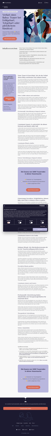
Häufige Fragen (19, 423)
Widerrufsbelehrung (35, 425)
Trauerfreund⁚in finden (25, 408)
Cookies (22, 425)
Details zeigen (42, 226)
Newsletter (26, 423)
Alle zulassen (40, 229)
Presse (33, 423)
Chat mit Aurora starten (9, 38)
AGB (12, 425)
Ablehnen (25, 229)
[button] (46, 2)
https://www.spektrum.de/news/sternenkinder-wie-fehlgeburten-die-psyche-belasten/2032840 (33, 354)
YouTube (19, 429)
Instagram (32, 429)
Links (30, 423)
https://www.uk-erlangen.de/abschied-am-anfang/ (32, 358)
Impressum (17, 425)
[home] (7, 2)
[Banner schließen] (46, 205)
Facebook (25, 429)
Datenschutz (28, 425)
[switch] (19, 222)
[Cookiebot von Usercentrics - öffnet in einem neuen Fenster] (40, 206)
